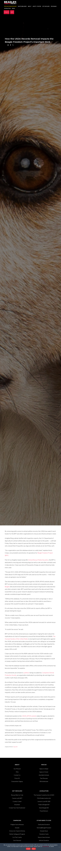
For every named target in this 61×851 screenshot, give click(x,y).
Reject (33, 848)
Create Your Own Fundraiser (17, 808)
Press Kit (17, 778)
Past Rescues (44, 778)
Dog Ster (15, 746)
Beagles (7, 586)
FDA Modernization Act (44, 798)
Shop (12, 12)
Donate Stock (44, 831)
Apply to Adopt (44, 769)
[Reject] (59, 847)
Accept (28, 848)
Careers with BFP (17, 798)
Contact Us (17, 775)
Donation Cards (44, 834)
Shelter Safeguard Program (17, 834)
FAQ (17, 772)
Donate (6, 12)
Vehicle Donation (44, 840)
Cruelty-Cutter (17, 801)
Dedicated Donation (44, 824)
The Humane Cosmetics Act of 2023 (44, 795)
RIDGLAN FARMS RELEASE (10, 6)
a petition (26, 672)
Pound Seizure (44, 811)
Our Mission (17, 769)
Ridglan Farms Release (17, 824)
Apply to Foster (43, 772)
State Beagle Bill (44, 808)
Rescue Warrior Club (17, 795)
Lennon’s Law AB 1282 (44, 801)
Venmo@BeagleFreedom (44, 828)
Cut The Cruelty (17, 837)
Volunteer (17, 804)
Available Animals (44, 775)
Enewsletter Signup (17, 781)
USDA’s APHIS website (29, 716)
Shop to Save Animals (44, 837)
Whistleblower (22, 6)
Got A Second (17, 840)
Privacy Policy (46, 846)
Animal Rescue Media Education (38, 560)
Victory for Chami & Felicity (17, 831)
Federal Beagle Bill (43, 804)
